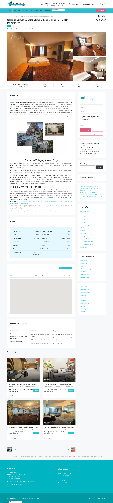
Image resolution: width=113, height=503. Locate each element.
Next (68, 449)
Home (10, 10)
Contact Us (48, 10)
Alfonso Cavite (85, 274)
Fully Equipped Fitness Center (41, 343)
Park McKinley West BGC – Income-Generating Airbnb (60, 384)
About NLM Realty (62, 481)
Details (36, 390)
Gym (55, 331)
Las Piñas (83, 271)
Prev (14, 449)
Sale (19, 10)
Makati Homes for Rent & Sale (88, 192)
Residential (84, 227)
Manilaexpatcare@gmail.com (16, 484)
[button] (41, 294)
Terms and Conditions (64, 475)
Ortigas (83, 306)
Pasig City (84, 266)
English (56, 9)
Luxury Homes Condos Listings (89, 186)
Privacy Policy (61, 477)
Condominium (85, 211)
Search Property (85, 163)
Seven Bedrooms (88, 241)
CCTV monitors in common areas (42, 331)
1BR (85, 214)
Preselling (25, 10)
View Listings (90, 99)
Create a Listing (100, 10)
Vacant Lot (84, 247)
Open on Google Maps (66, 267)
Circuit (83, 311)
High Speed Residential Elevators (63, 334)
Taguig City (84, 263)
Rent (15, 10)
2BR (85, 216)
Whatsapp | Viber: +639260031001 (55, 3)
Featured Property (86, 190)
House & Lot (84, 233)
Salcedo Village (85, 289)
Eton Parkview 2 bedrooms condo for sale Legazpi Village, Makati (35, 201)
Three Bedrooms (88, 244)
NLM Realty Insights (63, 482)
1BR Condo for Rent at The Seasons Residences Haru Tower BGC (28, 384)
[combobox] (91, 125)
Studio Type (87, 225)
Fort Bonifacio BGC (86, 292)
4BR (85, 222)
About (41, 10)
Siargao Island (85, 277)
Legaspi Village (85, 286)
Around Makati (85, 298)
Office (83, 230)
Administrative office (17, 341)
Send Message (86, 130)
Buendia (83, 300)
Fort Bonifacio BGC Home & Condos (90, 188)
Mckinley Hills (84, 309)
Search (100, 167)
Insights (36, 10)
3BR (85, 219)
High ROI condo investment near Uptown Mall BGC (59, 427)
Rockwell (83, 295)
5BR (85, 236)
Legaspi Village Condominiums (89, 194)
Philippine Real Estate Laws (65, 473)
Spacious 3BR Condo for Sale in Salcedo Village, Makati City (27, 427)
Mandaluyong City (86, 269)
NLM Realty (13, 395)
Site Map (60, 479)
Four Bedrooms (88, 239)
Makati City (16, 16)
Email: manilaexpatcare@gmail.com (54, 5)
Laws (30, 10)
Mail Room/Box (58, 343)
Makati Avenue (85, 303)
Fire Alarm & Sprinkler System (40, 339)
